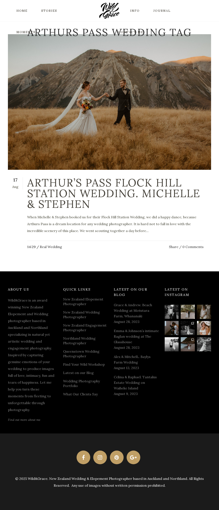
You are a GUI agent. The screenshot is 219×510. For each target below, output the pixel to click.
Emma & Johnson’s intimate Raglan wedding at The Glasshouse (136, 336)
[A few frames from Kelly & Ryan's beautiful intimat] (188, 344)
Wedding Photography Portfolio (81, 383)
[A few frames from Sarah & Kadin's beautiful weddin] (188, 328)
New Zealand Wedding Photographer (81, 314)
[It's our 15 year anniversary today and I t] (172, 312)
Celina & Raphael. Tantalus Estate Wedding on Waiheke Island (135, 382)
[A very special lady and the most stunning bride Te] (204, 344)
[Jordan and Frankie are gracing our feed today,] (172, 328)
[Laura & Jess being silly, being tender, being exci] (204, 328)
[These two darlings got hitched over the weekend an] (188, 312)
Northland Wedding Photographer (79, 340)
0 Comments (193, 247)
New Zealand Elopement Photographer (83, 301)
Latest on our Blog (78, 373)
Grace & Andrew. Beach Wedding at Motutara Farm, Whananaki (133, 310)
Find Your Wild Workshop (84, 364)
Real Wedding (51, 247)
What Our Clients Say (80, 394)
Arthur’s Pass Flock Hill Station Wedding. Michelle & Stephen (113, 193)
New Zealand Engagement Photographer (85, 327)
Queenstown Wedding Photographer (81, 353)
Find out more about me (24, 420)
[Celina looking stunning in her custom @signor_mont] (204, 312)
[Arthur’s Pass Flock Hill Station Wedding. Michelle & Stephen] (109, 102)
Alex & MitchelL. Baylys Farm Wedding (132, 359)
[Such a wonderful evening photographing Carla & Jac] (172, 344)
